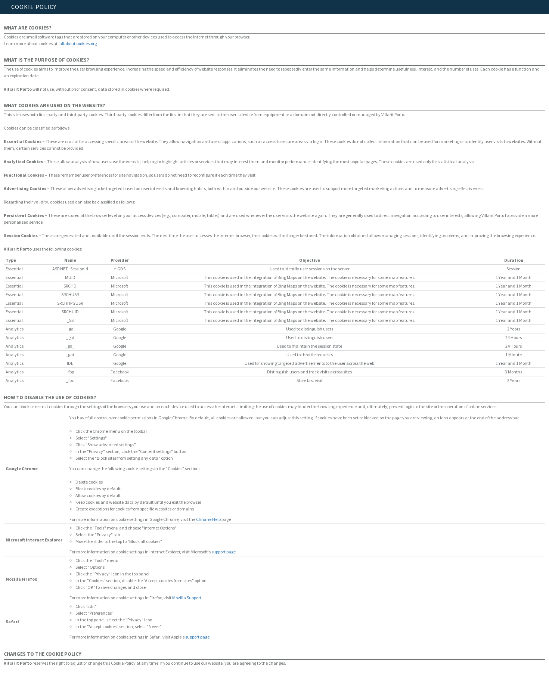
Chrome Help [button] (208, 519)
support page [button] (223, 552)
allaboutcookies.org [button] (78, 43)
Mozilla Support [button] (186, 597)
